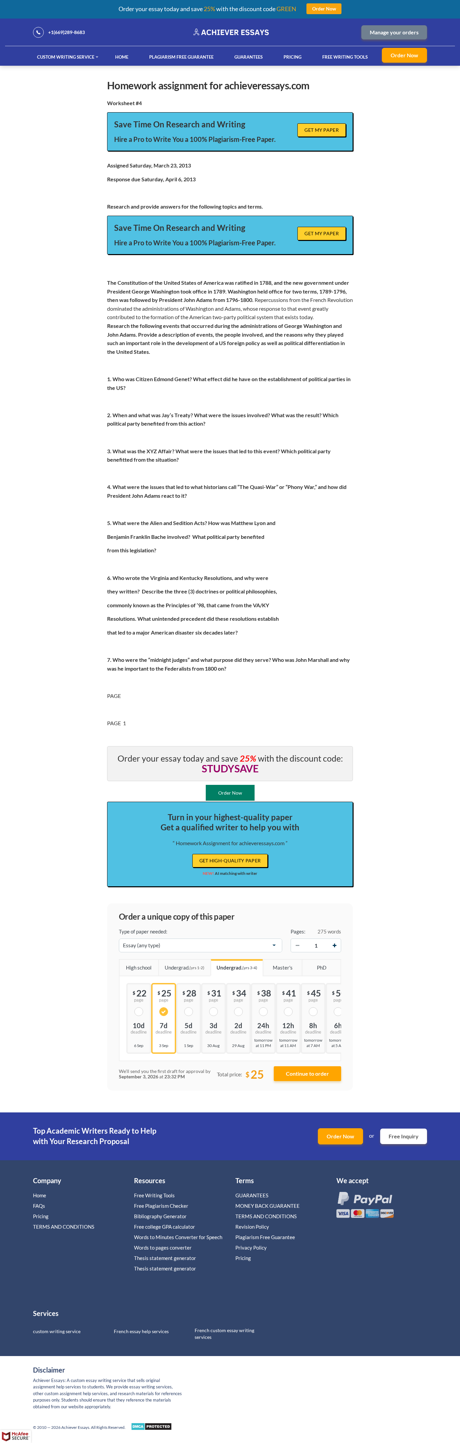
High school (139, 967)
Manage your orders (394, 32)
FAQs (39, 1206)
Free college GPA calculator (164, 1227)
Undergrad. (184, 967)
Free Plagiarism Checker (161, 1206)
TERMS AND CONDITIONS (64, 1227)
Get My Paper (321, 130)
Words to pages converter (163, 1248)
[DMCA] (151, 1428)
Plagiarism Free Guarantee (181, 57)
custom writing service (56, 1331)
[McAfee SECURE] (15, 1436)
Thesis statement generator (165, 1258)
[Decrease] (297, 945)
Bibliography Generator (160, 1216)
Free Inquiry (404, 1136)
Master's (283, 967)
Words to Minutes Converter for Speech (178, 1237)
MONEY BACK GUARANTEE (267, 1206)
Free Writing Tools (345, 57)
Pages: (298, 931)
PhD (321, 967)
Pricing (292, 57)
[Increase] (334, 945)
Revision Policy (252, 1227)
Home (121, 57)
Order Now (404, 55)
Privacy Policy (251, 1248)
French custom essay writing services (224, 1333)
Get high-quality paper (230, 860)
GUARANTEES (248, 57)
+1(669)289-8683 (66, 32)
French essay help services (141, 1331)
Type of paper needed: (143, 931)
